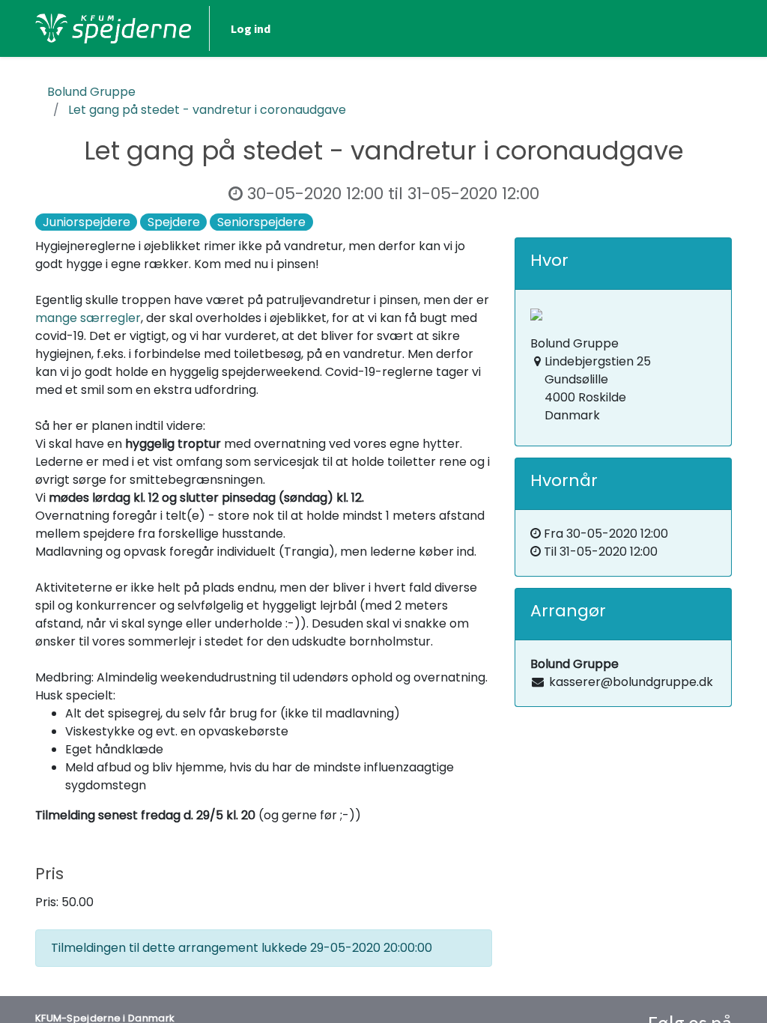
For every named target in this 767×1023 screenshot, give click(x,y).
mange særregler (88, 318)
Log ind (250, 28)
